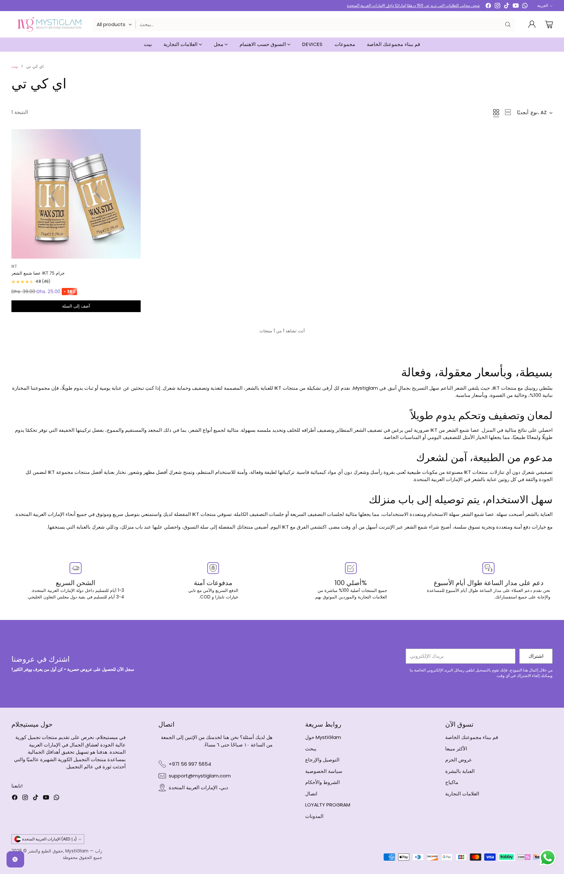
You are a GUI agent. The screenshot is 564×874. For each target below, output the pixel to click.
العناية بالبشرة (460, 771)
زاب (98, 851)
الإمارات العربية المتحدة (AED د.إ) (49, 839)
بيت (14, 66)
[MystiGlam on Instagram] (497, 6)
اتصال (311, 793)
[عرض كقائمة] (508, 112)
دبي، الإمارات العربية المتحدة (198, 787)
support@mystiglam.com (200, 775)
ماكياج (451, 782)
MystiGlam (76, 851)
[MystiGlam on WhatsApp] (525, 6)
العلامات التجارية (462, 793)
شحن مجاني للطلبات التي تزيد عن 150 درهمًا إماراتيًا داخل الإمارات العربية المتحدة (413, 5)
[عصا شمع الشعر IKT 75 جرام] (76, 194)
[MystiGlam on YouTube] (515, 6)
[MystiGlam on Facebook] (488, 6)
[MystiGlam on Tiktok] (506, 6)
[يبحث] (508, 24)
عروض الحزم (458, 759)
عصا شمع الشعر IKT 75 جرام (38, 273)
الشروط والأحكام (322, 782)
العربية (542, 5)
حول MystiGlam (323, 737)
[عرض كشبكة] (496, 112)
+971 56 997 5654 (190, 764)
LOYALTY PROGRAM (327, 804)
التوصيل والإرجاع (322, 759)
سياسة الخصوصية (323, 771)
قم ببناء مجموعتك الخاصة (471, 737)
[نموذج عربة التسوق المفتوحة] (549, 24)
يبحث (310, 748)
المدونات (314, 816)
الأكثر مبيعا (456, 748)
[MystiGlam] (49, 24)
